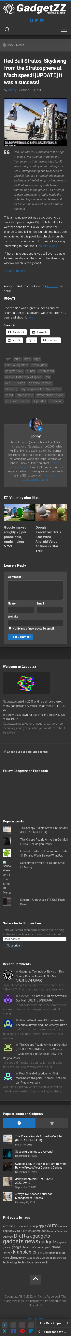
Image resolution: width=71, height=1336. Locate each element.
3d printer (18, 1226)
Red (47, 377)
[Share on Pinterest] (22, 1327)
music (56, 1253)
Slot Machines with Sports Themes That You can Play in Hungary (41, 1078)
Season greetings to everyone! (34, 1151)
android (28, 1226)
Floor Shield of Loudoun (34, 1073)
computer (39, 1231)
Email (41, 603)
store (59, 1258)
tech (64, 1258)
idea (24, 1247)
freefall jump (39, 365)
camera (62, 1226)
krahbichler (25, 1252)
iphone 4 (7, 1253)
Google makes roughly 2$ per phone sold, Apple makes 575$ (15, 536)
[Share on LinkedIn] (31, 1327)
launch (30, 371)
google (16, 1247)
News (20, 45)
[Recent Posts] (19, 1123)
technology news (29, 1262)
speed (9, 395)
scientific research (40, 383)
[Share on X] (4, 1327)
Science (31, 1258)
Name (13, 603)
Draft (27, 359)
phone (14, 1257)
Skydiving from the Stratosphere (41, 389)
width (45, 1262)
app (35, 1226)
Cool (10, 45)
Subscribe (13, 945)
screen (40, 1257)
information (38, 1247)
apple (42, 1226)
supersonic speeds (17, 401)
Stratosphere (25, 395)
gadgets (41, 1236)
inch (29, 1247)
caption (8, 1231)
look (39, 1253)
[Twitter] (36, 20)
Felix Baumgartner (16, 365)
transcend (56, 401)
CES (19, 1231)
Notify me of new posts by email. (34, 628)
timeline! (52, 286)
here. (30, 317)
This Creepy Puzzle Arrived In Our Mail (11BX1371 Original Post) (32, 1054)
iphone (56, 1247)
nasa (62, 1253)
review (22, 1257)
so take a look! (48, 246)
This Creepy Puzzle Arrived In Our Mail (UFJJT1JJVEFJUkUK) (40, 976)
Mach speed (46, 371)
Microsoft (48, 1252)
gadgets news (14, 371)
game (62, 1242)
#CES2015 (8, 1226)
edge (37, 359)
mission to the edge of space (23, 377)
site (47, 1258)
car (15, 1231)
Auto (17, 359)
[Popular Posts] (52, 1123)
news (6, 1258)
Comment (15, 576)
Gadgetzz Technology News (36, 971)
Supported (39, 401)
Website (13, 616)
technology (10, 1262)
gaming (7, 1247)
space (53, 1257)
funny (29, 1237)
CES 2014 (28, 1231)
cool (10, 1236)
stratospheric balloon (49, 395)
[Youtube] (41, 20)
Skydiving (11, 389)
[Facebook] (31, 20)
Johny (12, 90)
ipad (47, 1247)
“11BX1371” (10, 719)
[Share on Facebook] (13, 1327)
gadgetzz (49, 1241)
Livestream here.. (15, 271)
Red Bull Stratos (15, 383)
